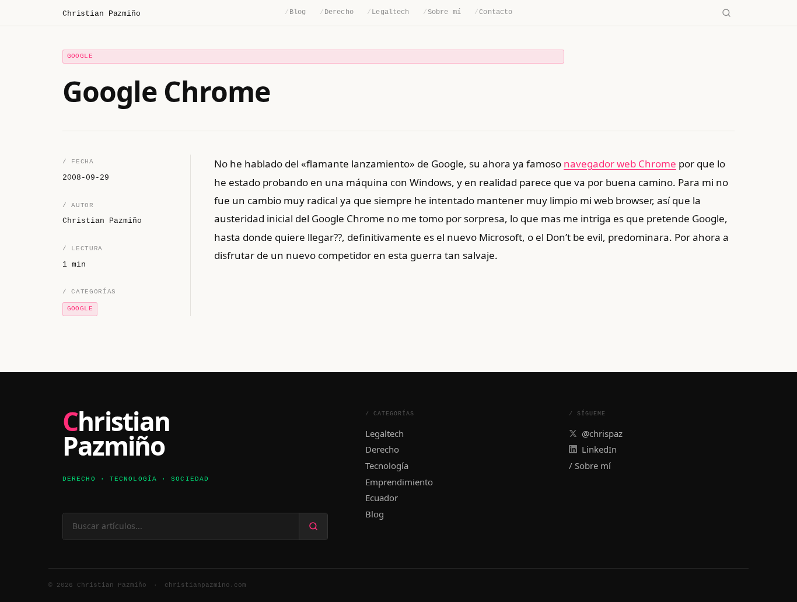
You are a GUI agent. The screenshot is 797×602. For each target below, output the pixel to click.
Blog (295, 12)
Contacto (493, 12)
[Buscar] (726, 13)
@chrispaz (602, 433)
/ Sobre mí (590, 465)
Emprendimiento (399, 482)
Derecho (337, 12)
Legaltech (388, 12)
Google (80, 56)
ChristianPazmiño (116, 434)
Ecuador (381, 497)
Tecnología (386, 465)
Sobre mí (442, 12)
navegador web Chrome (620, 163)
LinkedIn (599, 449)
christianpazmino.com (205, 585)
